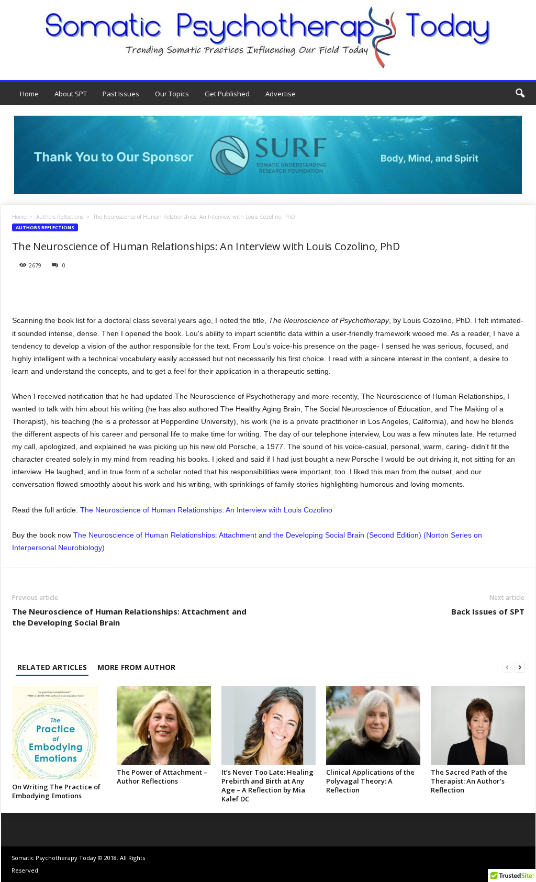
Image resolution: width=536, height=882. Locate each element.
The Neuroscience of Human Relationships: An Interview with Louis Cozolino (206, 510)
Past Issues (121, 93)
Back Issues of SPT (487, 611)
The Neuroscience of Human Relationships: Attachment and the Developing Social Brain (129, 617)
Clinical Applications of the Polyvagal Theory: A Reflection (370, 781)
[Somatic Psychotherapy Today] (268, 37)
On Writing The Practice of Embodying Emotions (56, 791)
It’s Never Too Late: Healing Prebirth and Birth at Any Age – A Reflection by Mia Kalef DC (267, 785)
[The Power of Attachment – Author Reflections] (164, 725)
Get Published (227, 93)
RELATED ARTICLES (52, 667)
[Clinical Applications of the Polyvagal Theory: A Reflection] (373, 725)
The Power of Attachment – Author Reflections (162, 776)
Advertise (280, 93)
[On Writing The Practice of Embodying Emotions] (59, 732)
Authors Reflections (59, 216)
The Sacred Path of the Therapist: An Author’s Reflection (469, 781)
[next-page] (520, 667)
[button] (519, 93)
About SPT (70, 93)
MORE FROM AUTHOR (136, 667)
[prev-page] (507, 667)
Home (29, 93)
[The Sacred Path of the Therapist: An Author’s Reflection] (478, 725)
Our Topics (172, 93)
